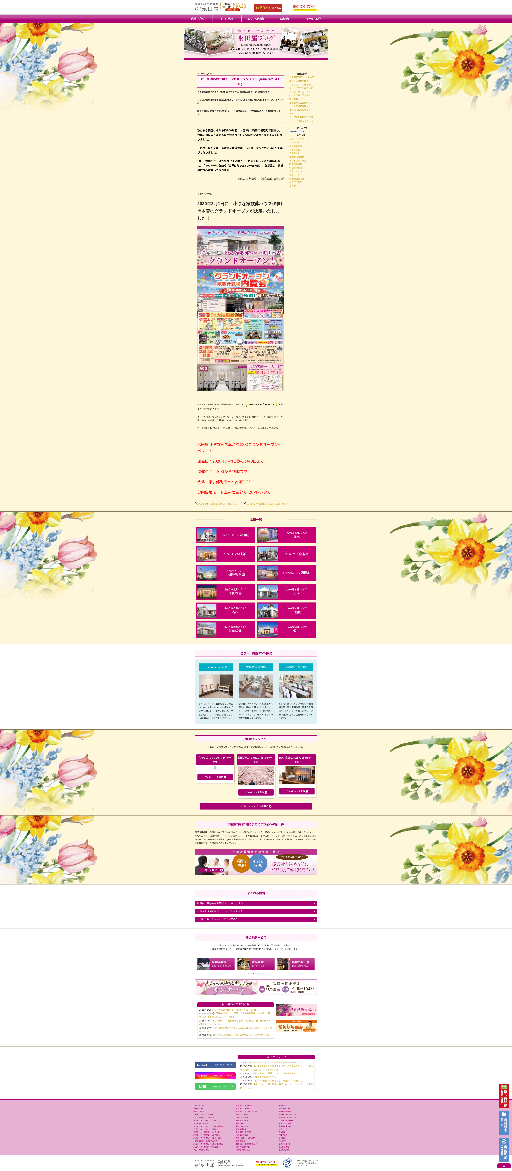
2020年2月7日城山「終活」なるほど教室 (267, 503)
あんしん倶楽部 (255, 18)
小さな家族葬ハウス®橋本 (203, 1117)
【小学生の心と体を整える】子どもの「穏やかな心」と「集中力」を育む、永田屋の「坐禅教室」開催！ (301, 92)
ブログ (292, 189)
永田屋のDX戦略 (242, 1135)
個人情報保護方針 (243, 1147)
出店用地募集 (284, 1150)
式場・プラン (198, 18)
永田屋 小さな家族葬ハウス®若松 (206, 1135)
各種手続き (283, 1135)
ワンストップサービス (300, 138)
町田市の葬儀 (295, 164)
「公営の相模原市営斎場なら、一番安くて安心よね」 (301, 121)
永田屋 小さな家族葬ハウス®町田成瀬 (208, 1144)
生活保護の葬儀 (285, 1111)
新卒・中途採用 (242, 1126)
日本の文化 (294, 149)
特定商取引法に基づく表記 (246, 1144)
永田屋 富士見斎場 (200, 1123)
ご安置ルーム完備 (286, 1120)
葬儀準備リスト (285, 1108)
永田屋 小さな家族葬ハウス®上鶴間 (207, 1138)
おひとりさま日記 (297, 160)
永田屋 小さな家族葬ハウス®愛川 (206, 1147)
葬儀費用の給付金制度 (287, 1114)
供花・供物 (227, 18)
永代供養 (282, 1138)
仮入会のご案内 (242, 1117)
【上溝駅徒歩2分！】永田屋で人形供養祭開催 (275, 1062)
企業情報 (284, 18)
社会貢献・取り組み (244, 1132)
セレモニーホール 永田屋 (203, 1114)
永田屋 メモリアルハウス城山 (204, 1120)
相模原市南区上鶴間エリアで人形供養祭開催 (274, 1073)
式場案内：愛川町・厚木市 (246, 1111)
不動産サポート (285, 1144)
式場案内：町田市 (243, 1108)
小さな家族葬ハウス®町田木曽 (205, 1141)
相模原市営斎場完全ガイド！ (267, 1077)
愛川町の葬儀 (295, 146)
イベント (293, 185)
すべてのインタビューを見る (255, 806)
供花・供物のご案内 (201, 1150)
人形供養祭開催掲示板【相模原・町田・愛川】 (234, 1009)
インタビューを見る (214, 777)
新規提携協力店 (296, 178)
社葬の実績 (294, 142)
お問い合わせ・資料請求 (245, 1138)
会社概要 (239, 1123)
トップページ (198, 1105)
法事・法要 (283, 1129)
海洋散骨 (282, 1132)
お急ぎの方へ (198, 1108)
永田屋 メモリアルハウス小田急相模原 (208, 1126)
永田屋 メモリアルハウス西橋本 (205, 1129)
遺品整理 (282, 1141)
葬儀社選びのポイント (287, 1117)
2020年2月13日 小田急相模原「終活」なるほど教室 (222, 503)
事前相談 (282, 1105)
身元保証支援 (284, 1147)
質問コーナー (295, 171)
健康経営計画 (241, 1129)
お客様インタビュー (244, 1150)
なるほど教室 (295, 182)
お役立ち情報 (241, 1141)
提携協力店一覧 (242, 1120)
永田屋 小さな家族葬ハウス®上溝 (206, 1132)
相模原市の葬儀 (296, 157)
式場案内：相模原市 (244, 1105)
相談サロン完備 (285, 1123)
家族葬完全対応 (285, 1126)
